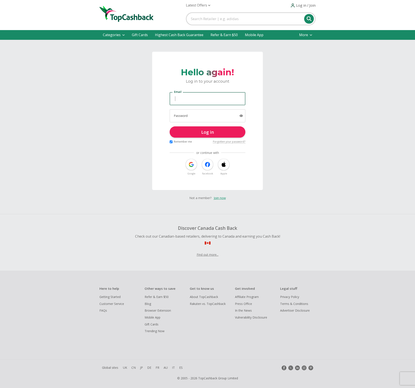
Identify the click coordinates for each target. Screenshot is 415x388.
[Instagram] (304, 367)
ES (181, 367)
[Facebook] (284, 367)
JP (141, 367)
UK (125, 367)
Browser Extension (158, 310)
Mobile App (254, 34)
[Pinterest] (310, 367)
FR (157, 367)
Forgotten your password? (229, 141)
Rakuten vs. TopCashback (208, 304)
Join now (220, 198)
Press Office (243, 304)
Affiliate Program (247, 297)
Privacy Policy (289, 297)
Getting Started (110, 297)
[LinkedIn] (297, 367)
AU (166, 367)
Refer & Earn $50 (224, 34)
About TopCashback (204, 297)
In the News (243, 310)
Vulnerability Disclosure (251, 317)
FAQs (103, 310)
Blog (148, 304)
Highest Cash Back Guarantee (179, 34)
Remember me (183, 141)
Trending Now (154, 331)
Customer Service (111, 304)
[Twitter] (290, 367)
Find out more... (208, 255)
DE (149, 367)
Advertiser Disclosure (295, 310)
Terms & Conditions (294, 304)
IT (173, 367)
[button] (198, 5)
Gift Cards (140, 34)
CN (133, 367)
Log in (207, 132)
